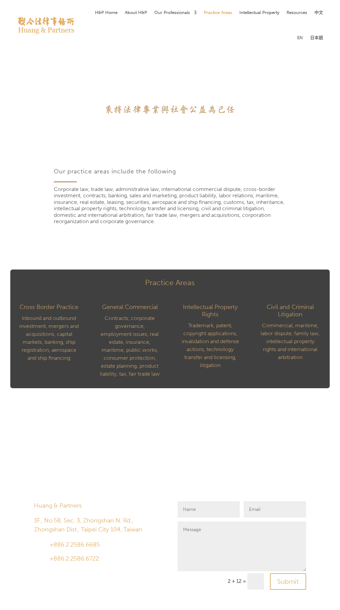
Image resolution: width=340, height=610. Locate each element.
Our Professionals (172, 12)
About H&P (136, 12)
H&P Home (106, 12)
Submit (288, 581)
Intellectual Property (259, 12)
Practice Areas (218, 12)
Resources (297, 12)
